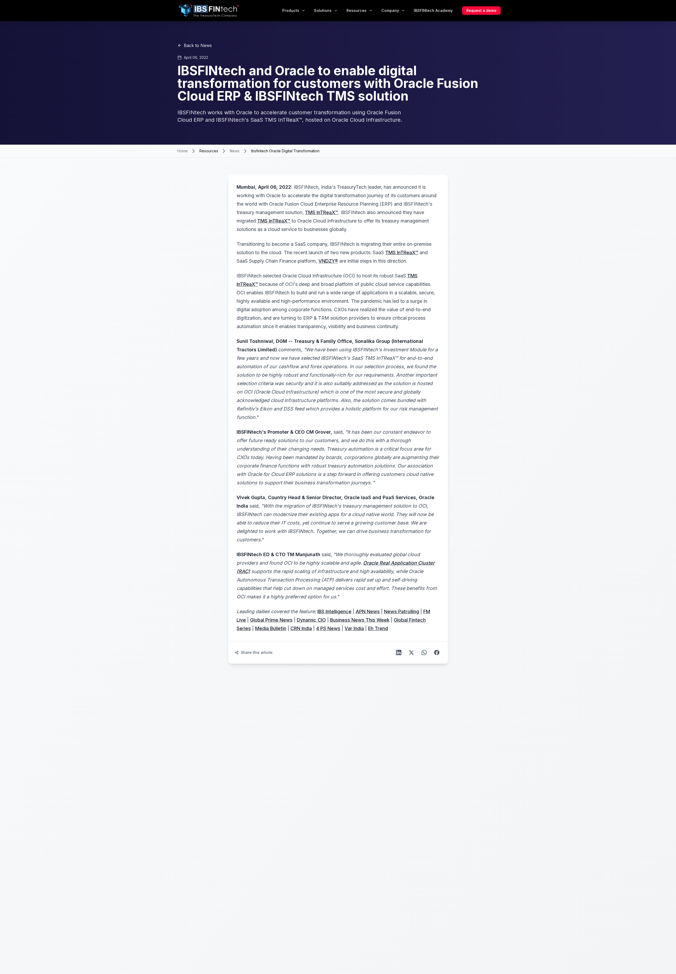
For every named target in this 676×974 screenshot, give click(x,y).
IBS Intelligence (334, 611)
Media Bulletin (270, 628)
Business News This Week (359, 620)
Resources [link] (208, 151)
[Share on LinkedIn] (398, 652)
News (235, 151)
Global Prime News (271, 620)
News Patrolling (401, 611)
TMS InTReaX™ (321, 212)
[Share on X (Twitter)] (411, 652)
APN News (368, 611)
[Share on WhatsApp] (424, 652)
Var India (354, 628)
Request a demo (481, 10)
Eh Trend (378, 628)
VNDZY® (328, 261)
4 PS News (328, 628)
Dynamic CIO (311, 620)
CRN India (301, 628)
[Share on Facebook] (437, 652)
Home (182, 151)
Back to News (198, 45)
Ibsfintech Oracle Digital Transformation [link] (285, 151)
